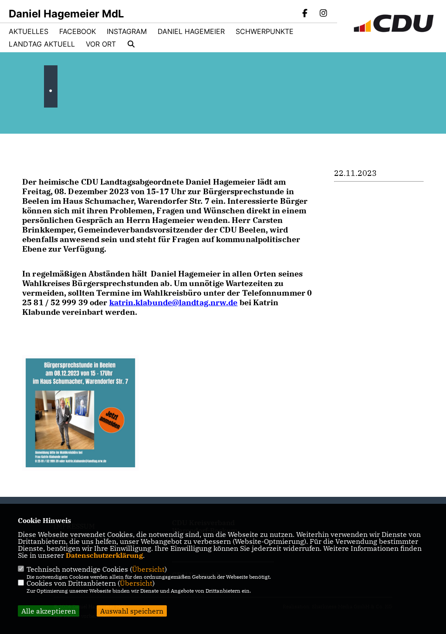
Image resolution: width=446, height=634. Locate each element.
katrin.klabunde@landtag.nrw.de (173, 302)
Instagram (127, 31)
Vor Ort (101, 43)
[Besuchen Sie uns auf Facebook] (305, 14)
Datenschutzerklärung (104, 555)
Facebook (77, 31)
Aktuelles (28, 31)
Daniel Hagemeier (191, 31)
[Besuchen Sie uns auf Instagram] (323, 14)
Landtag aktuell (42, 43)
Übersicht (148, 569)
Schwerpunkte (265, 31)
